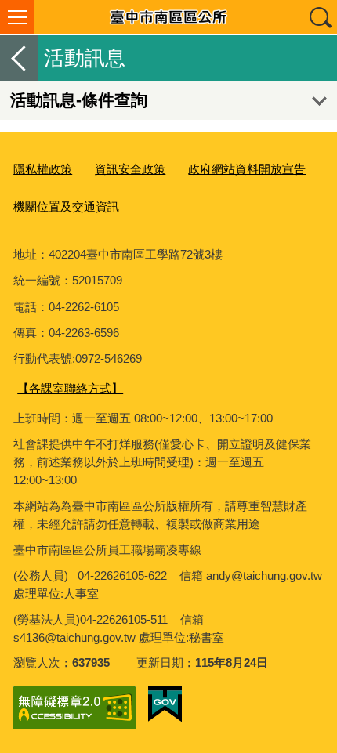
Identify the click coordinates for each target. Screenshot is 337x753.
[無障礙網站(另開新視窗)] (74, 707)
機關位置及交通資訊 (66, 206)
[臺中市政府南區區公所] (168, 17)
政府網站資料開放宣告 (247, 169)
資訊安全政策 (130, 169)
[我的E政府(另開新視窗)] (165, 704)
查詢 (320, 17)
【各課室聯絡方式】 (70, 388)
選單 (17, 17)
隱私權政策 (42, 169)
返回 (19, 58)
